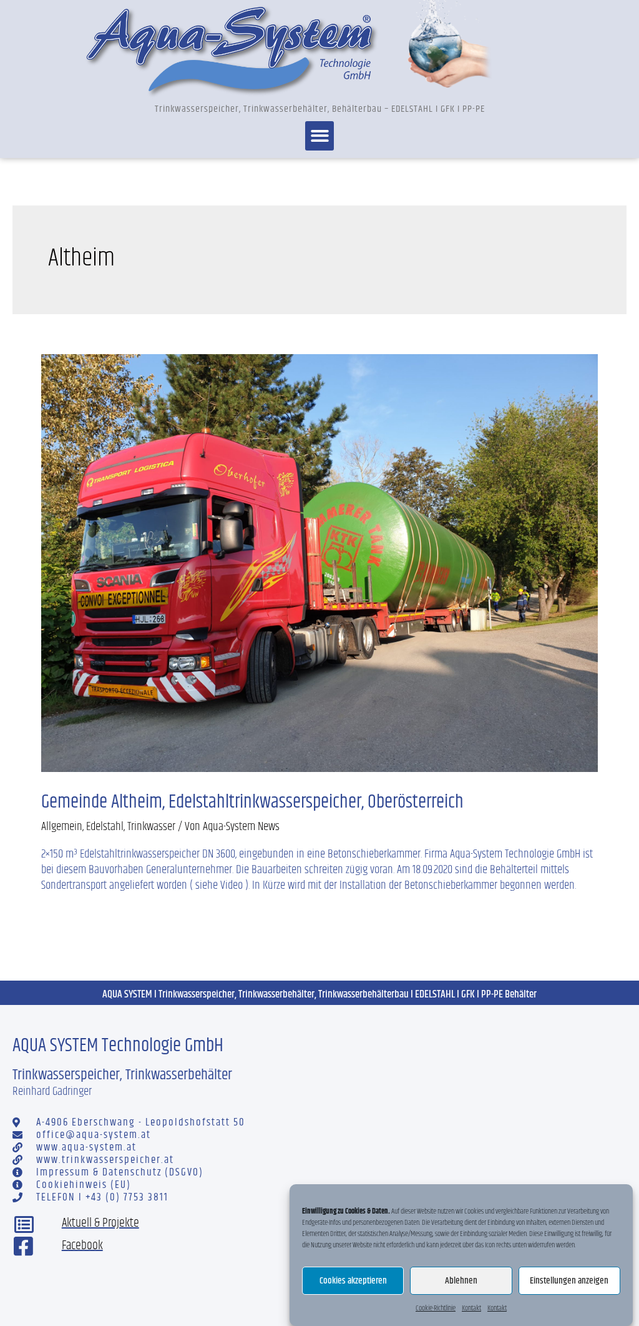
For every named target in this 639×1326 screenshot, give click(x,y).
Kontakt (471, 1308)
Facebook (82, 1245)
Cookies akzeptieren (353, 1281)
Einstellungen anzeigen (569, 1281)
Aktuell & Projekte (100, 1223)
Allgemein (61, 827)
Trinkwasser (151, 827)
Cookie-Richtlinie (436, 1308)
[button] (319, 136)
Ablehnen (461, 1281)
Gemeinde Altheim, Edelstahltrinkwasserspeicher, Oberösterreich (252, 802)
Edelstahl (105, 827)
